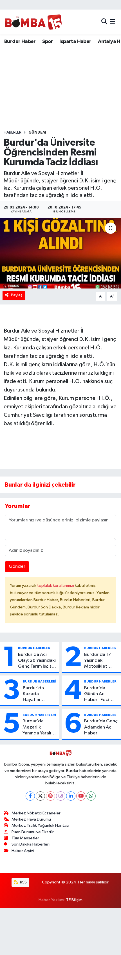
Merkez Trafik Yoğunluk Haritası (40, 825)
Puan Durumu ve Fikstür (33, 832)
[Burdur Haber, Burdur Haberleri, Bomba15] (33, 22)
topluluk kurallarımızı (56, 585)
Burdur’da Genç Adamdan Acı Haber (101, 727)
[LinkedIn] (70, 796)
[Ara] (104, 22)
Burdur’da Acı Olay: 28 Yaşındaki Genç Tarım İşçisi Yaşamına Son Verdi (37, 661)
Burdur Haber (20, 41)
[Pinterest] (50, 796)
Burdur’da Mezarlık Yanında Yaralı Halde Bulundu (38, 727)
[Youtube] (81, 796)
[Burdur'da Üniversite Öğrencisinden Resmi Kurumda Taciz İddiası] (60, 253)
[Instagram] (60, 796)
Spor (47, 41)
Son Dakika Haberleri (31, 844)
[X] (40, 796)
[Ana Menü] (112, 22)
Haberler (12, 132)
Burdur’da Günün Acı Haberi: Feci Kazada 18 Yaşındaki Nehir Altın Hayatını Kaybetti (100, 694)
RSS (23, 882)
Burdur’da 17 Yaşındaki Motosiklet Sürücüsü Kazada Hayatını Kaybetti (101, 661)
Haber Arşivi (23, 851)
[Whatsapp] (91, 796)
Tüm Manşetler (25, 838)
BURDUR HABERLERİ (34, 648)
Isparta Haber (75, 41)
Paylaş (17, 295)
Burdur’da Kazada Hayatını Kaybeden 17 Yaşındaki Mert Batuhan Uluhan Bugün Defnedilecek (39, 694)
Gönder (17, 566)
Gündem (37, 132)
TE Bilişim (74, 900)
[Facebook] (30, 796)
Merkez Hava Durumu (31, 819)
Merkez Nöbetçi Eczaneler (36, 813)
